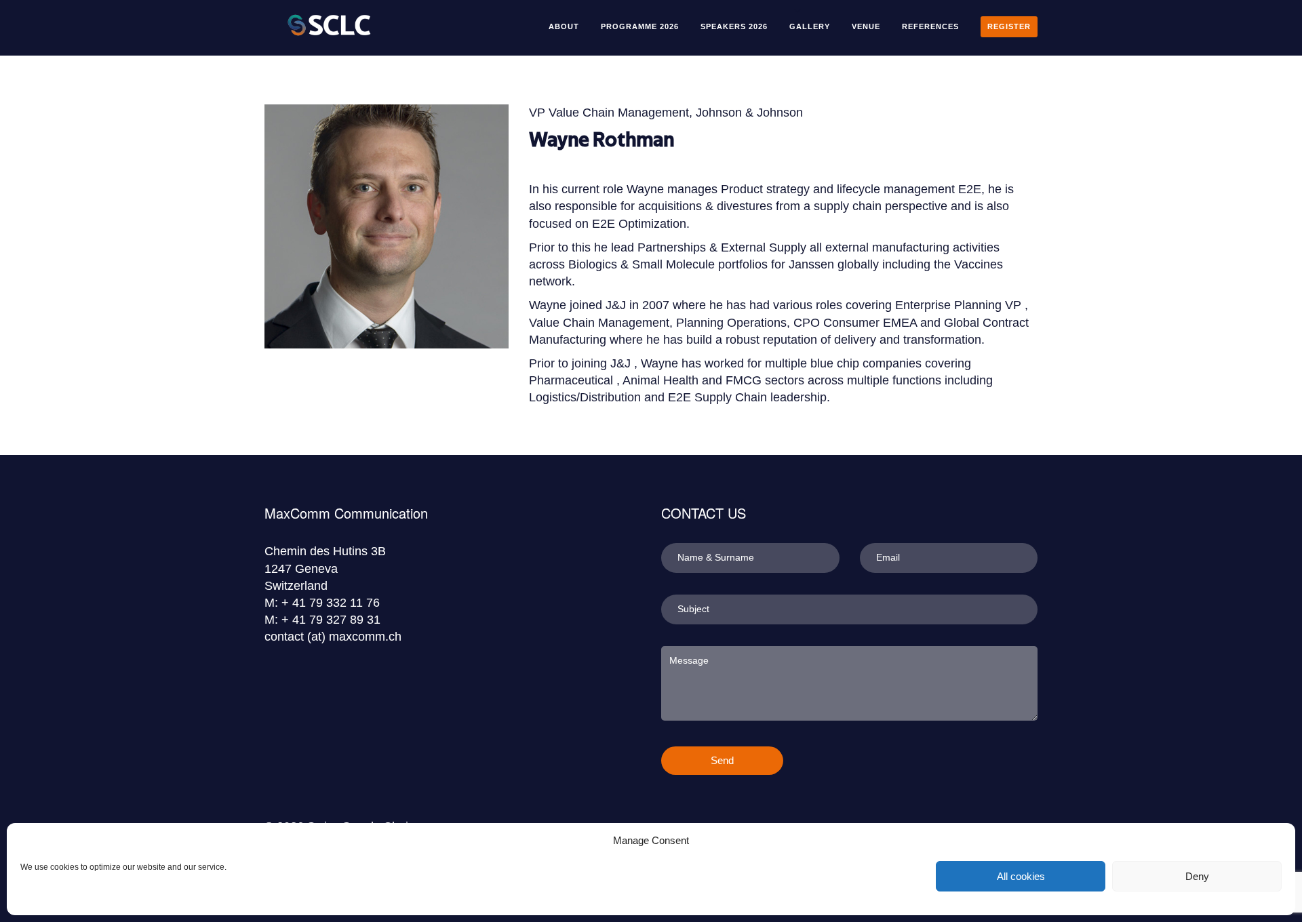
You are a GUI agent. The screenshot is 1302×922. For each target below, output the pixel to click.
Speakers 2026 (734, 26)
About (564, 26)
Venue (866, 26)
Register (1009, 26)
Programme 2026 (640, 26)
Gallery (809, 26)
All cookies (1021, 876)
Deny (1197, 876)
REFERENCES (930, 26)
